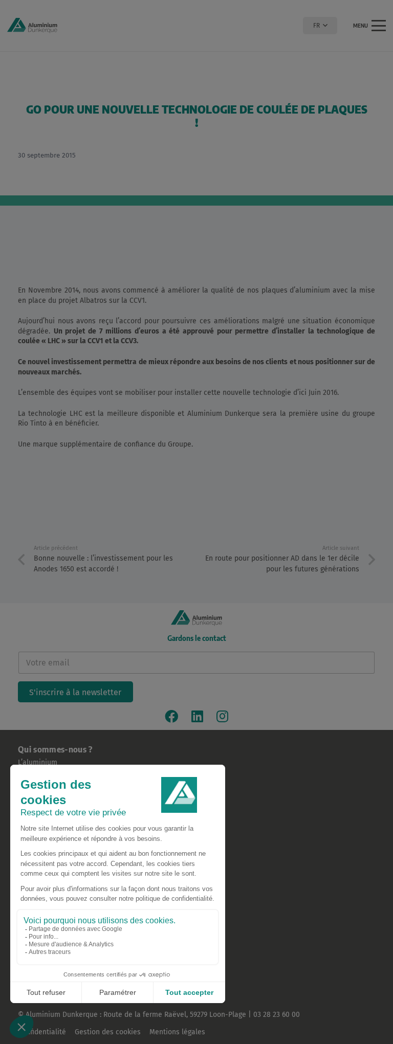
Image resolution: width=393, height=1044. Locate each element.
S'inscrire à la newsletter (75, 692)
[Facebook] (171, 716)
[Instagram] (222, 716)
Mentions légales (177, 1032)
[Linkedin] (197, 716)
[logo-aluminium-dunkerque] (32, 25)
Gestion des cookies (108, 1032)
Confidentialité (42, 1032)
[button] (320, 25)
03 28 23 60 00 (276, 1014)
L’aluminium (37, 762)
